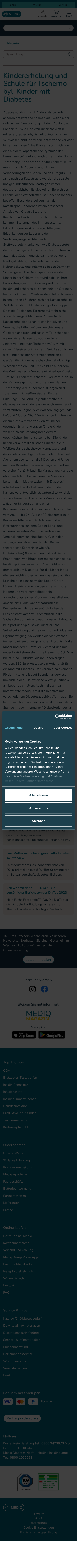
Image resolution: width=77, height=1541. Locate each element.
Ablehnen (38, 821)
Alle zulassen (38, 795)
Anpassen (36, 808)
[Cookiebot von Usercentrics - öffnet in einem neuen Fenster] (55, 716)
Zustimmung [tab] (14, 727)
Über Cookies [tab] (63, 727)
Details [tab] (38, 727)
